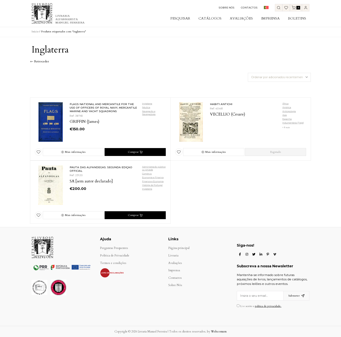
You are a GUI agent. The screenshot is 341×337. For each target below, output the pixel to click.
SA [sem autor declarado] (91, 181)
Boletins (297, 18)
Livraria (173, 255)
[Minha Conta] (305, 7)
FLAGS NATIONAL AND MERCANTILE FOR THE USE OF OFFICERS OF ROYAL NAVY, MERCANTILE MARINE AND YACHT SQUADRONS (103, 107)
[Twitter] (254, 254)
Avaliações (241, 18)
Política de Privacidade (114, 255)
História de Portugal (152, 185)
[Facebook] (240, 254)
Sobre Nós (226, 7)
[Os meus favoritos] (286, 7)
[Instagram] (247, 254)
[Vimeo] (275, 254)
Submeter (294, 296)
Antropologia (289, 111)
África (285, 103)
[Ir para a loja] (278, 7)
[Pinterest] (268, 254)
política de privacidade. (268, 306)
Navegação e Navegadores (149, 113)
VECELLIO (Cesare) (227, 114)
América (286, 107)
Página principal (178, 248)
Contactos (249, 7)
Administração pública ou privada (154, 168)
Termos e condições (113, 263)
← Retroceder (39, 61)
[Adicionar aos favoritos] (38, 152)
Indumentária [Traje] (293, 122)
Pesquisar (180, 18)
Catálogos (210, 18)
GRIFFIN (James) (84, 121)
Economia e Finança (153, 177)
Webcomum (219, 331)
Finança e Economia (153, 181)
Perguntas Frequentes (114, 248)
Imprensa (270, 18)
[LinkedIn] (261, 254)
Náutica (146, 107)
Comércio (147, 173)
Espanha (287, 119)
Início (35, 31)
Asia (284, 115)
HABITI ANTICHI (221, 104)
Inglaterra (147, 103)
